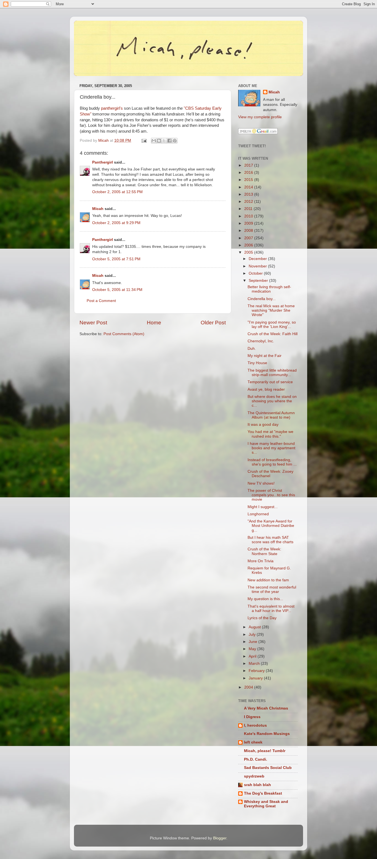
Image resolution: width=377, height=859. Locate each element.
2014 (249, 187)
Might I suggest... (263, 507)
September (259, 281)
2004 (249, 687)
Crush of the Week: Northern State (264, 551)
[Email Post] (144, 140)
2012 (249, 201)
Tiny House (257, 363)
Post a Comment (101, 301)
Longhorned (258, 514)
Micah (97, 209)
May (253, 649)
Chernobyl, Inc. (261, 341)
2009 (249, 223)
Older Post (213, 322)
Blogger (219, 838)
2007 (249, 238)
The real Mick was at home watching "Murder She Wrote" (271, 310)
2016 (249, 172)
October (256, 273)
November (258, 266)
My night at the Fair (265, 356)
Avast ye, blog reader (266, 389)
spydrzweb (254, 776)
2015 (249, 180)
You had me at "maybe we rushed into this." (270, 434)
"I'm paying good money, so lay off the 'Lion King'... (272, 324)
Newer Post (93, 322)
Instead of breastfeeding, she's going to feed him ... (272, 462)
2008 (249, 230)
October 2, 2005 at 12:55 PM (117, 192)
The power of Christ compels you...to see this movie (271, 494)
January (256, 678)
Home (154, 322)
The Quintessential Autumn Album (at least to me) (271, 415)
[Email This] (153, 140)
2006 (249, 245)
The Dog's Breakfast (263, 793)
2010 (249, 216)
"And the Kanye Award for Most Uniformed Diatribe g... (271, 525)
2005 (249, 252)
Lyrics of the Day (262, 618)
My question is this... (265, 599)
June (253, 642)
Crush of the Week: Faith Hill (273, 334)
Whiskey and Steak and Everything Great (266, 804)
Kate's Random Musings (267, 734)
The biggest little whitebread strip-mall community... (272, 372)
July (253, 634)
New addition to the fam (268, 580)
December (258, 259)
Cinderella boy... (262, 299)
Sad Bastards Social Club (268, 768)
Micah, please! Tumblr (264, 751)
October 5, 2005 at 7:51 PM (116, 259)
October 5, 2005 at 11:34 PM (117, 290)
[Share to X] (164, 140)
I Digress (252, 717)
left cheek (253, 742)
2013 (249, 194)
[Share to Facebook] (169, 140)
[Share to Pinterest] (174, 140)
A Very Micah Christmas (266, 708)
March (255, 663)
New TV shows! (261, 483)
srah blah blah (257, 785)
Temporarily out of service (270, 382)
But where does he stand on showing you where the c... (272, 401)
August (255, 627)
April (253, 656)
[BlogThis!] (159, 140)
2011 (249, 209)
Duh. (252, 348)
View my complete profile (260, 117)
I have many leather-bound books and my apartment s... (271, 448)
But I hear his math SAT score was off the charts (270, 539)
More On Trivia (261, 561)
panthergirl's (112, 108)
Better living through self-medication (269, 289)
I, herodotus (255, 725)
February (257, 671)
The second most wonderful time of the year (272, 589)
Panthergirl (102, 162)
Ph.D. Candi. (255, 759)
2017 (249, 165)
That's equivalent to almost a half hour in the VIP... (271, 608)
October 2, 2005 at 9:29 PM (116, 223)
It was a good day (263, 424)
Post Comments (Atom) (123, 334)
